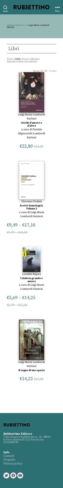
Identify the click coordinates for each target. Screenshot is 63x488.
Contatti (8, 456)
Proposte (9, 460)
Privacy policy (12, 463)
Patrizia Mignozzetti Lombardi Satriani (31, 133)
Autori (18, 25)
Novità (34, 59)
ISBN (17, 59)
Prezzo (26, 59)
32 (42, 70)
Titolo (10, 59)
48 (46, 70)
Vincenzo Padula (31, 201)
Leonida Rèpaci (31, 274)
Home (10, 25)
